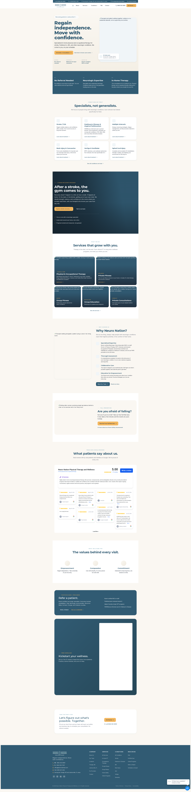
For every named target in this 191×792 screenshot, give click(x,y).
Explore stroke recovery (63, 209)
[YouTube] (64, 776)
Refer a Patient (64, 609)
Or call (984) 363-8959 (110, 724)
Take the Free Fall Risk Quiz (107, 423)
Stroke (116, 758)
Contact (107, 5)
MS (116, 764)
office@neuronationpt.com (61, 767)
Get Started (130, 5)
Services (85, 5)
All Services (105, 755)
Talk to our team (80, 209)
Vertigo (117, 774)
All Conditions (118, 755)
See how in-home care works (82, 52)
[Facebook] (54, 776)
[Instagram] (57, 776)
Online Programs (106, 775)
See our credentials (76, 609)
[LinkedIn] (60, 776)
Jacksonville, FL (93, 767)
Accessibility (135, 785)
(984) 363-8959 (59, 762)
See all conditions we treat (94, 163)
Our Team (91, 758)
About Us (91, 755)
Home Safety (105, 772)
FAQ (101, 5)
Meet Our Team (102, 384)
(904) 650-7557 (59, 765)
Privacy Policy (128, 785)
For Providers (92, 771)
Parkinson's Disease (120, 761)
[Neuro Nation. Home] (60, 5)
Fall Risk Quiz (131, 758)
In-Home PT (105, 758)
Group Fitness (105, 769)
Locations (91, 761)
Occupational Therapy (105, 762)
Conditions (94, 5)
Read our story (115, 384)
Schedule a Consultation (63, 52)
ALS (116, 771)
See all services (94, 310)
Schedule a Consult (133, 767)
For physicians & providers (118, 1)
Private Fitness (105, 766)
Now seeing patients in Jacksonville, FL (66, 17)
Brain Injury (117, 767)
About (77, 5)
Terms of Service (119, 785)
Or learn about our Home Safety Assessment (110, 427)
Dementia (117, 777)
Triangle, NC (92, 764)
